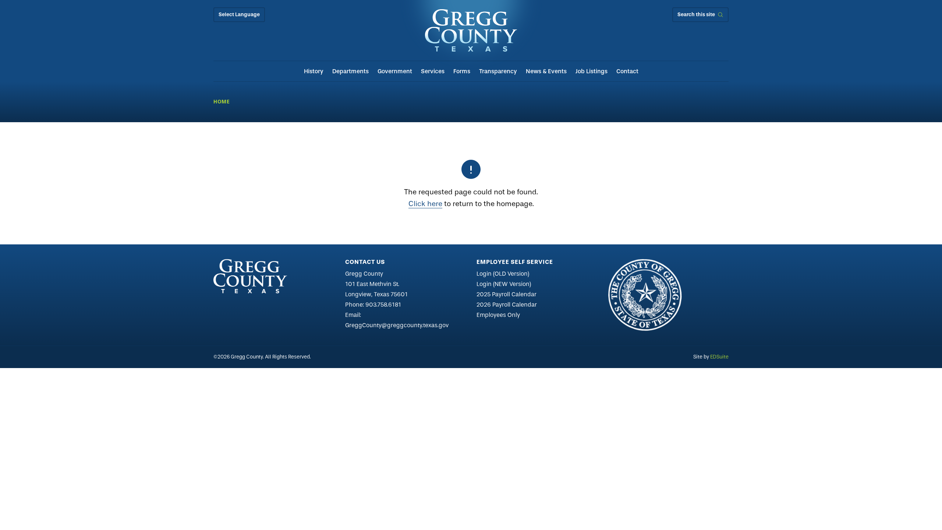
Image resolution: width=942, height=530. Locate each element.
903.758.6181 (383, 304)
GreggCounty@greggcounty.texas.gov (397, 325)
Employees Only (498, 314)
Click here (425, 203)
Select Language (239, 14)
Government (395, 71)
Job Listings (592, 71)
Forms (461, 71)
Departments (350, 71)
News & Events (546, 71)
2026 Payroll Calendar (507, 304)
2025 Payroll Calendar (506, 294)
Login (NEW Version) (504, 283)
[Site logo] (471, 30)
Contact (627, 71)
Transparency (498, 71)
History (313, 71)
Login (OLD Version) (503, 273)
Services (433, 71)
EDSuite (719, 357)
